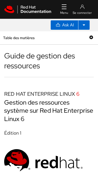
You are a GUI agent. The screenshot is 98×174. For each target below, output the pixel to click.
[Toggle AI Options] (84, 25)
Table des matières (19, 37)
